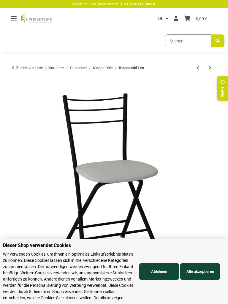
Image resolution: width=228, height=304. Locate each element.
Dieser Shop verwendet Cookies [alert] (37, 245)
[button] (176, 18)
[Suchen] (217, 40)
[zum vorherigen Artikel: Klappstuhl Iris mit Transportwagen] (198, 67)
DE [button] (160, 18)
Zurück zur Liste (29, 68)
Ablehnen (159, 271)
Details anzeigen (109, 297)
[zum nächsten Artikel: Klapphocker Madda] (210, 67)
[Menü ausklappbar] (13, 18)
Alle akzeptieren (200, 271)
